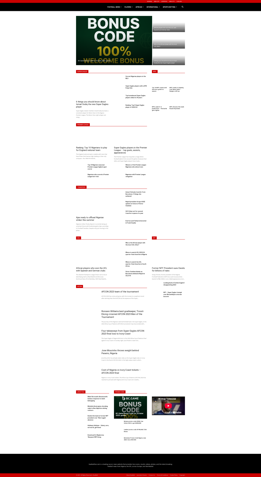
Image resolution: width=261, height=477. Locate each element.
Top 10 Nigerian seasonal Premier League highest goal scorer (97, 167)
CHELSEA (179, 1)
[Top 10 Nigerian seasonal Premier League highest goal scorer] (81, 167)
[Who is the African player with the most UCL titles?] (169, 40)
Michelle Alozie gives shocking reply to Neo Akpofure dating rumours (98, 408)
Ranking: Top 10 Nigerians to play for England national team (91, 148)
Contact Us (152, 475)
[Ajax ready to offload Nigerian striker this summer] (92, 203)
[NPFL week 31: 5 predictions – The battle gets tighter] (159, 100)
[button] (182, 7)
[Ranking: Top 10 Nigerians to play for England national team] (92, 137)
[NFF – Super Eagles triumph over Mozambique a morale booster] (157, 295)
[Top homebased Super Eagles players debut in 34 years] (119, 98)
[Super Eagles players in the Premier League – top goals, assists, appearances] (130, 137)
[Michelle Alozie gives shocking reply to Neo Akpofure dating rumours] (81, 409)
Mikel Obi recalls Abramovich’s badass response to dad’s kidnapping (98, 398)
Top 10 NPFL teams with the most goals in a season (159, 89)
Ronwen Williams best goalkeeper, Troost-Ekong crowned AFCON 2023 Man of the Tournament (122, 314)
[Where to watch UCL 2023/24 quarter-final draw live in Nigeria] (119, 255)
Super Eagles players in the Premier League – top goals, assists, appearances (130, 150)
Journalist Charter (142, 475)
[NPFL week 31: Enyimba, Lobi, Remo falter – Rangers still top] (177, 81)
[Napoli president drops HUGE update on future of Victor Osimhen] (119, 204)
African (139, 7)
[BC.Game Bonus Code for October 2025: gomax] (114, 40)
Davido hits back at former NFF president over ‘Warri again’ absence (98, 418)
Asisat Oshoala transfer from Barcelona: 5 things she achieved (135, 194)
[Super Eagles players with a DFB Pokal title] (119, 88)
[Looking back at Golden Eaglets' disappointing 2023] (157, 285)
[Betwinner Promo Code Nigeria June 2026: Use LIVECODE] (118, 440)
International (152, 7)
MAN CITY (172, 1)
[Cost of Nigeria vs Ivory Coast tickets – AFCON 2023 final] (87, 377)
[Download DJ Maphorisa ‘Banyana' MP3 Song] (81, 438)
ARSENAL (149, 1)
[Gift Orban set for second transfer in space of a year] (119, 214)
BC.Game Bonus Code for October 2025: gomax (129, 414)
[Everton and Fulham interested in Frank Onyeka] (119, 223)
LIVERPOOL (164, 1)
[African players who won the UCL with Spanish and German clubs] (169, 24)
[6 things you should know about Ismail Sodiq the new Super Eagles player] (169, 57)
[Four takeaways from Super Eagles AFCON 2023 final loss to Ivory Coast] (87, 338)
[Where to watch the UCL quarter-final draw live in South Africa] (119, 264)
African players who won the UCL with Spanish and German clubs (91, 269)
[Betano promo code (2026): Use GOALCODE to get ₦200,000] (118, 424)
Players (127, 7)
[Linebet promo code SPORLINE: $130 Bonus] (118, 432)
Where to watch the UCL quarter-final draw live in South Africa (136, 264)
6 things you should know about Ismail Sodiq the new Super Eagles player (92, 104)
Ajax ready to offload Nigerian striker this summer (90, 218)
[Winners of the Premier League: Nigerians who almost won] (119, 167)
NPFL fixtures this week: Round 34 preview (176, 107)
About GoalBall (130, 475)
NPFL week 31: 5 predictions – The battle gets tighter (159, 108)
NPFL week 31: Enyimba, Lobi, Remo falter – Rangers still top (176, 89)
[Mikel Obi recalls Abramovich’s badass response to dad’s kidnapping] (81, 399)
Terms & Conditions (162, 475)
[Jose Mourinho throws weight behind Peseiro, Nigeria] (87, 357)
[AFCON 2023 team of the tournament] (87, 299)
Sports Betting (169, 7)
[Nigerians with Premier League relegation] (119, 177)
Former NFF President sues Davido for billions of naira (168, 269)
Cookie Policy (174, 475)
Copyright (182, 475)
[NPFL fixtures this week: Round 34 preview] (177, 100)
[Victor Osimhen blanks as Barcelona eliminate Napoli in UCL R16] (119, 274)
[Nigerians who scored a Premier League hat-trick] (81, 177)
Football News (113, 7)
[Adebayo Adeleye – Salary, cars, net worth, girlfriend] (81, 428)
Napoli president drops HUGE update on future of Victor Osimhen (135, 204)
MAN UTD (156, 1)
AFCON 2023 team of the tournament (120, 291)
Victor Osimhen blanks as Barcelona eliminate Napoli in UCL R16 (135, 273)
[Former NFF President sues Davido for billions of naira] (168, 254)
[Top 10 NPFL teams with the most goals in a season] (159, 81)
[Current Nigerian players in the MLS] (119, 79)
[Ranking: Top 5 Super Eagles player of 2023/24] (119, 108)
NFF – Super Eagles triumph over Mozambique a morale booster (172, 294)
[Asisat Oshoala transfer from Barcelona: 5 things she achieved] (119, 194)
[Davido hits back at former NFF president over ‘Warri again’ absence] (81, 418)
